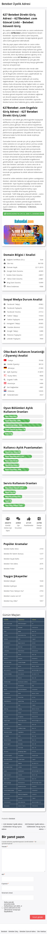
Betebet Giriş (13, 931)
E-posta (5, 884)
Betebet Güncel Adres (28, 931)
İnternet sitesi (7, 893)
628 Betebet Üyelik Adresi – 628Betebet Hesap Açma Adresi (35, 826)
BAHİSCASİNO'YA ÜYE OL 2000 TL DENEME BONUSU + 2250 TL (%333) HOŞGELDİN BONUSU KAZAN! (25, 214)
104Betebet (31, 207)
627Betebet (16, 33)
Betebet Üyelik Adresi (16, 4)
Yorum (5, 847)
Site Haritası (41, 931)
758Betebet (7, 209)
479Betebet (22, 207)
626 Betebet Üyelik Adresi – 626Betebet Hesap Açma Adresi (12, 826)
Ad (3, 874)
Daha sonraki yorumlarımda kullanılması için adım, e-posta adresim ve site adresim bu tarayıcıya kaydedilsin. (13, 907)
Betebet (12, 818)
